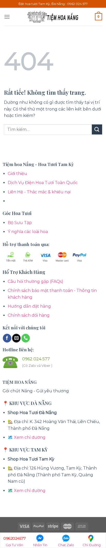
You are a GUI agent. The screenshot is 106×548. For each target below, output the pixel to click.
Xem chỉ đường (30, 437)
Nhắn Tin (40, 545)
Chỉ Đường (92, 545)
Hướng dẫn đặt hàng (29, 306)
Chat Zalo (66, 545)
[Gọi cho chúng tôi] (25, 338)
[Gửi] (97, 129)
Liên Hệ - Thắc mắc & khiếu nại (39, 191)
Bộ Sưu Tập (20, 222)
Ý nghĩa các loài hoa (28, 231)
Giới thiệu (17, 173)
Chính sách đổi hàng (29, 315)
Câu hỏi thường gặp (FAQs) (35, 281)
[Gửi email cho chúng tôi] (16, 338)
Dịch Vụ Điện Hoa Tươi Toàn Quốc (43, 182)
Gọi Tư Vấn (14, 541)
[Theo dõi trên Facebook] (7, 338)
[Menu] (7, 16)
